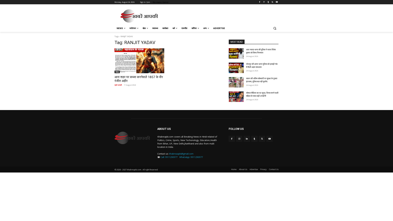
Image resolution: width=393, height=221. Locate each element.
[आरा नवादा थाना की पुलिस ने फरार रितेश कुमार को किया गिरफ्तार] (236, 53)
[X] (272, 2)
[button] (274, 28)
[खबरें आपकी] (139, 16)
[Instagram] (239, 139)
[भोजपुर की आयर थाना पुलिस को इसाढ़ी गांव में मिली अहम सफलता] (236, 68)
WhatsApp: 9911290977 (191, 157)
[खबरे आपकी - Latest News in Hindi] (132, 138)
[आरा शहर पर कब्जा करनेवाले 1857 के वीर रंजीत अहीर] (139, 60)
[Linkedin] (247, 139)
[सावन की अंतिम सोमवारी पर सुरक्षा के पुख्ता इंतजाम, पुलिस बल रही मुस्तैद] (236, 82)
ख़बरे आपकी (118, 85)
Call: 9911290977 (169, 157)
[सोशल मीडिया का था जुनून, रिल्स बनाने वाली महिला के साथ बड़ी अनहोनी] (236, 96)
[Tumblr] (268, 2)
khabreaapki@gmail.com (181, 153)
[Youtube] (276, 2)
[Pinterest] (264, 2)
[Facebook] (259, 2)
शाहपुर (117, 72)
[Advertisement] (219, 15)
